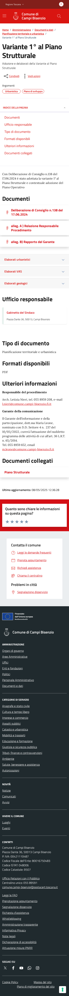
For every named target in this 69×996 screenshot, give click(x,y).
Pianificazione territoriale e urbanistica (23, 33)
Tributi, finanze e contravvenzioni (22, 753)
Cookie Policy (10, 982)
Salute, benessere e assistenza (21, 764)
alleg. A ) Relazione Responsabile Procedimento (35, 228)
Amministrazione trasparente (20, 924)
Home (5, 30)
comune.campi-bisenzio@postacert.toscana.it (30, 887)
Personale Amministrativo (18, 680)
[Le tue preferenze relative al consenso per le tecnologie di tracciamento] (62, 989)
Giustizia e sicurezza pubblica (19, 747)
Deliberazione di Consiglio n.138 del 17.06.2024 (37, 212)
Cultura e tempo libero (15, 712)
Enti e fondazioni (12, 668)
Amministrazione (21, 30)
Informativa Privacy (14, 930)
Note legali (8, 936)
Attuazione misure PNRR (17, 948)
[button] (15, 4)
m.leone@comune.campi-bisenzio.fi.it (28, 449)
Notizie (6, 790)
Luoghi (6, 822)
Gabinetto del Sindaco (20, 312)
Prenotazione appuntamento (19, 901)
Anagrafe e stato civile (16, 706)
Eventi (6, 828)
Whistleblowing (11, 918)
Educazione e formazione (17, 741)
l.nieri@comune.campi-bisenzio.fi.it (26, 404)
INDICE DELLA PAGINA (15, 107)
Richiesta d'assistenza (15, 913)
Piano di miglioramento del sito (35, 986)
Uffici (5, 662)
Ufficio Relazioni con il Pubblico (21, 878)
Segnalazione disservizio (17, 907)
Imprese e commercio (15, 717)
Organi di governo (13, 651)
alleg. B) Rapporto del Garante (32, 242)
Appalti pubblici (11, 723)
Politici (6, 674)
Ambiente (8, 758)
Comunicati (9, 796)
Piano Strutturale (17, 472)
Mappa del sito (43, 982)
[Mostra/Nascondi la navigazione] (4, 16)
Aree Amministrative (14, 656)
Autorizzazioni (10, 770)
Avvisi (5, 802)
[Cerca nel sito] (59, 16)
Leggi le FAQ (9, 895)
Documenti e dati (44, 30)
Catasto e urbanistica (15, 729)
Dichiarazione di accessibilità (19, 942)
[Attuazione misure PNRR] (34, 617)
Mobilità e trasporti (13, 735)
